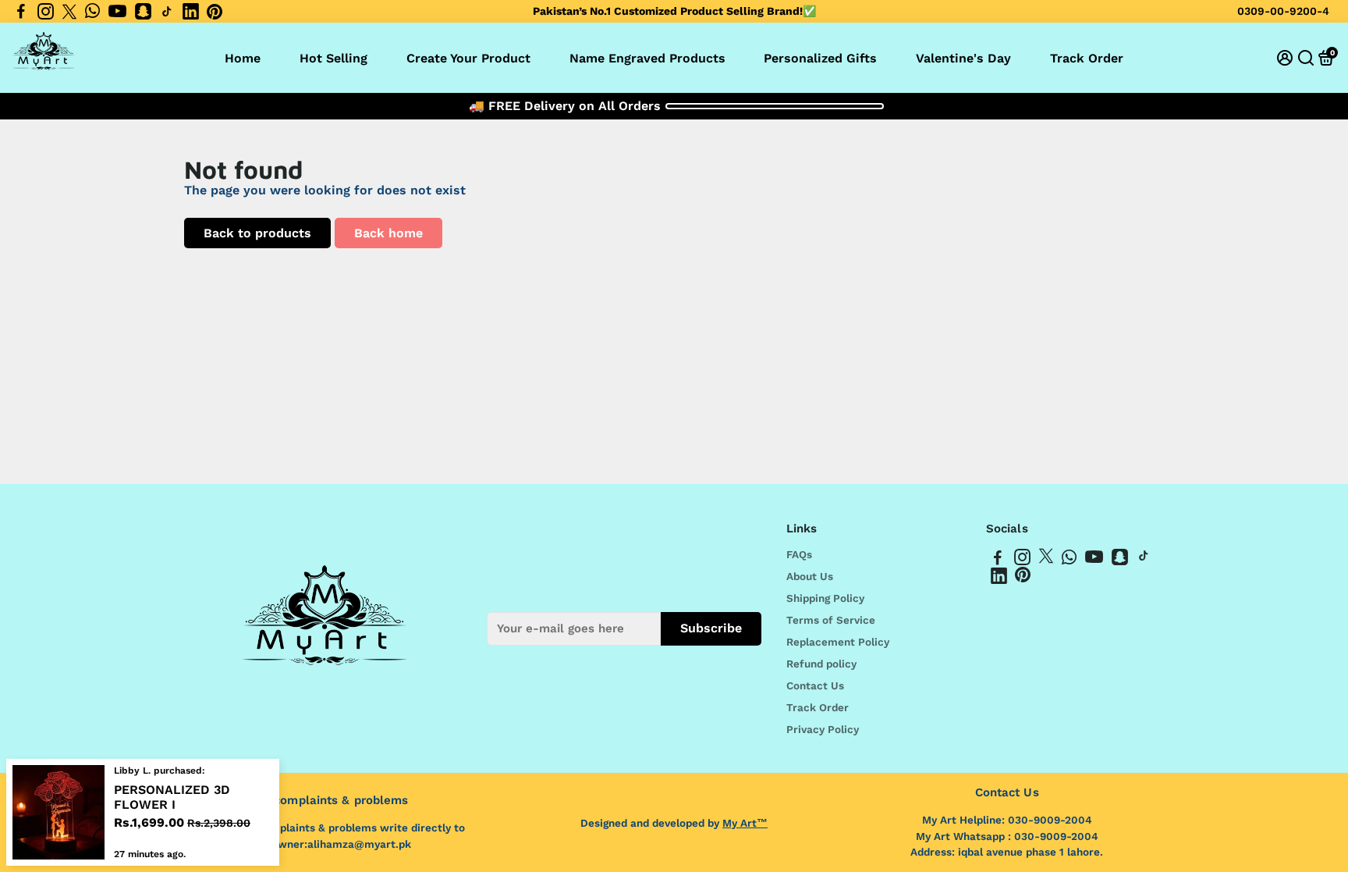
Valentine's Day (963, 58)
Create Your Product (468, 58)
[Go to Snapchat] (143, 12)
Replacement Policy (837, 641)
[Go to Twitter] (69, 12)
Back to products (257, 233)
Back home (388, 233)
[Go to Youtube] (117, 12)
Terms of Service (830, 620)
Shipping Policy (825, 598)
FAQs (799, 554)
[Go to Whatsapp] (92, 12)
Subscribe (711, 628)
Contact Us (815, 685)
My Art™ (745, 823)
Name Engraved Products (647, 58)
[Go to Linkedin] (190, 12)
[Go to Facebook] (21, 12)
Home (243, 58)
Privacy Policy (822, 729)
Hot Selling (333, 58)
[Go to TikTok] (167, 12)
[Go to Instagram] (45, 12)
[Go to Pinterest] (214, 12)
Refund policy (821, 663)
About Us (809, 576)
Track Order (1086, 58)
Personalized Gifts (820, 58)
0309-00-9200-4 (1283, 11)
